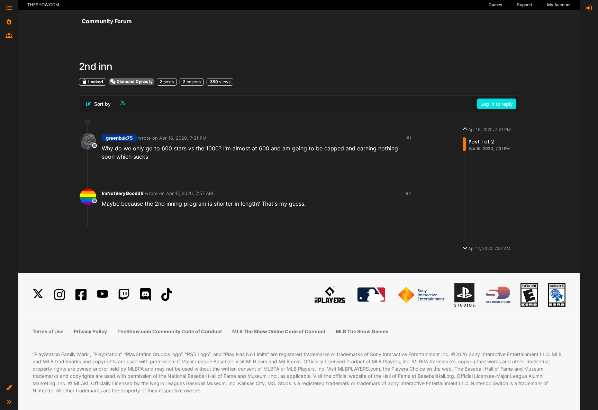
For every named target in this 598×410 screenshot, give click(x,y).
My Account (559, 4)
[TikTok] (166, 294)
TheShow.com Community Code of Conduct (169, 331)
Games (495, 4)
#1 (408, 138)
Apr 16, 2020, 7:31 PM (183, 138)
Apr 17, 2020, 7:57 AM (189, 193)
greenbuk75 (119, 138)
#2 (408, 193)
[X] (38, 294)
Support (524, 4)
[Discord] (145, 294)
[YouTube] (102, 294)
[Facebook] (81, 294)
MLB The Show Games (362, 331)
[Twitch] (123, 294)
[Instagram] (59, 294)
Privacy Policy (90, 331)
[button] (9, 387)
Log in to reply (496, 104)
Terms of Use (48, 331)
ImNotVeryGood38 (123, 193)
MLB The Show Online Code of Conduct (278, 331)
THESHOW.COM (43, 4)
